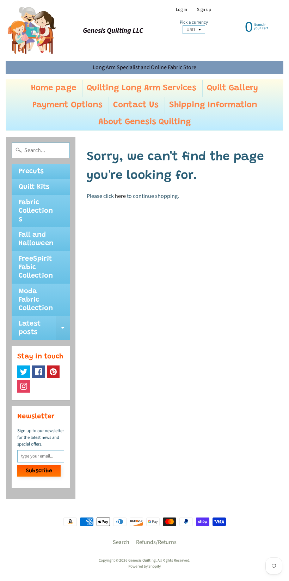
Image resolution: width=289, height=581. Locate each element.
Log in (181, 9)
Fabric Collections (36, 211)
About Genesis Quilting (144, 122)
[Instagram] (23, 386)
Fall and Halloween (36, 239)
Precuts (31, 171)
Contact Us (136, 105)
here (120, 196)
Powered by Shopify (144, 566)
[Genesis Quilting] (32, 30)
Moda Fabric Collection (36, 300)
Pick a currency (194, 22)
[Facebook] (38, 371)
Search (121, 542)
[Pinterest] (53, 371)
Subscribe (39, 471)
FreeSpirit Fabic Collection (36, 267)
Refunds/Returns (156, 542)
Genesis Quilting (142, 560)
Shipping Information (213, 105)
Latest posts (44, 328)
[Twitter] (23, 371)
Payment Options (67, 105)
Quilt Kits (34, 186)
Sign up (204, 9)
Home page (53, 88)
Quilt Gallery (232, 88)
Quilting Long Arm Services (141, 88)
